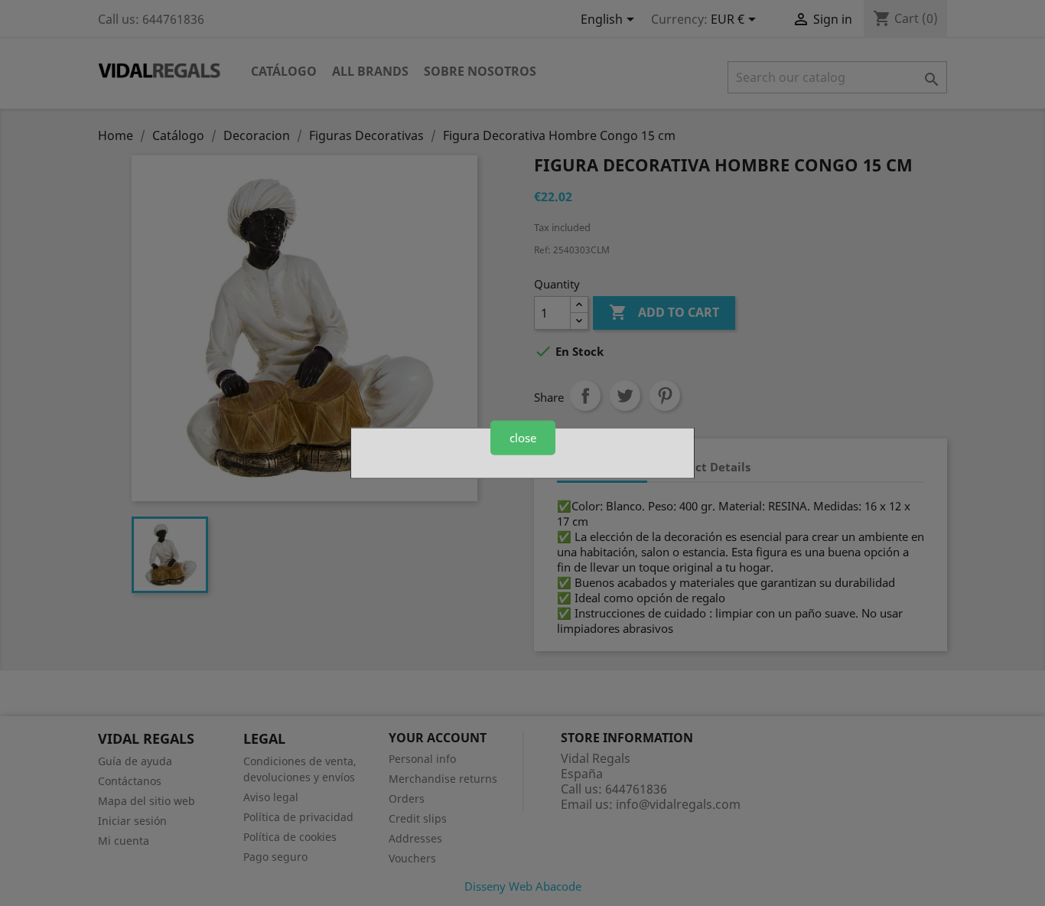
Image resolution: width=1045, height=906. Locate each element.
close (522, 437)
